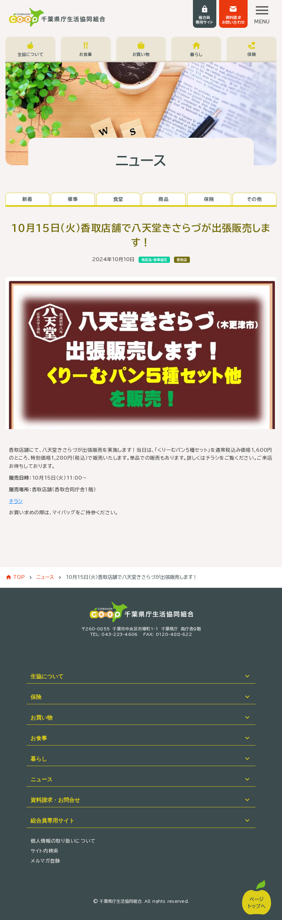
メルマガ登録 (45, 861)
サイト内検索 (44, 851)
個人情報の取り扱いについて (63, 841)
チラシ (16, 501)
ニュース (45, 577)
